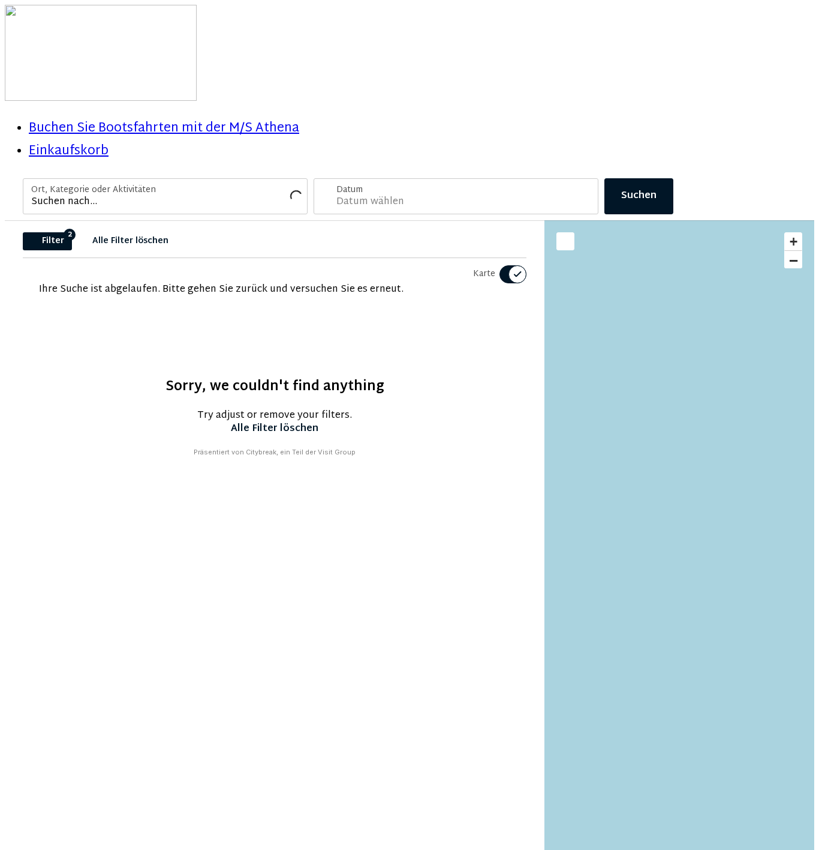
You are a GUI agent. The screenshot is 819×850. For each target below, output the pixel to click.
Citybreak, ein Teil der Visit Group (301, 452)
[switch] (505, 274)
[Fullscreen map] (565, 241)
